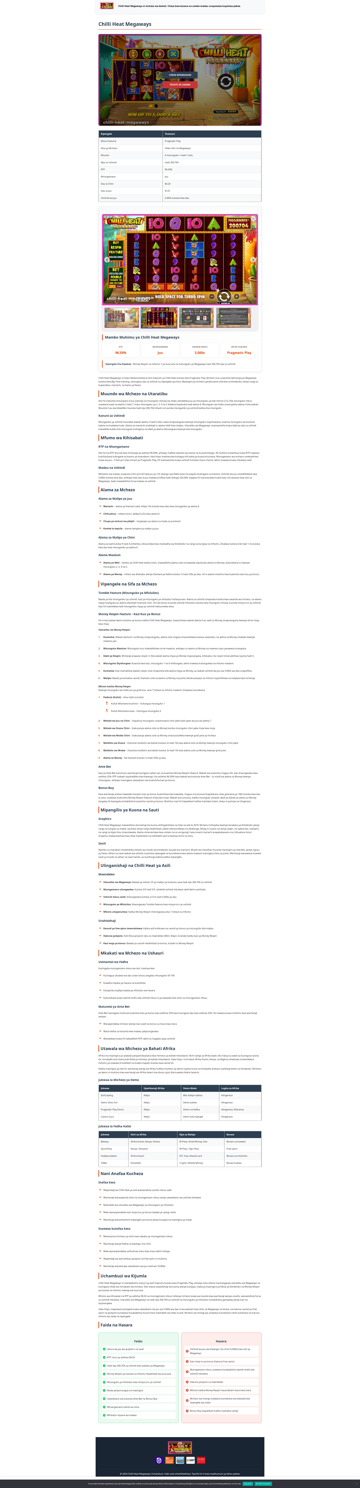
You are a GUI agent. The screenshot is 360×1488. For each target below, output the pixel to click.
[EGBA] (201, 1461)
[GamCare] (159, 1461)
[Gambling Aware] (169, 1461)
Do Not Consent (263, 1484)
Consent (248, 1484)
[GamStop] (180, 1461)
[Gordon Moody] (190, 1461)
